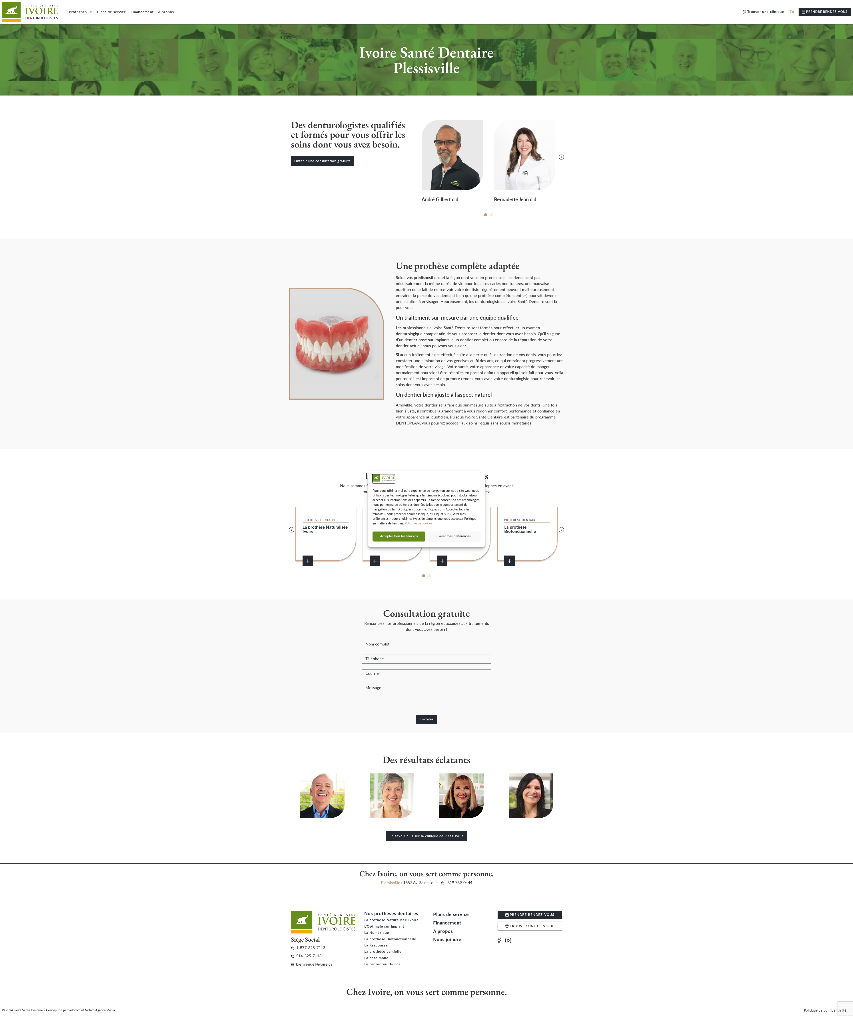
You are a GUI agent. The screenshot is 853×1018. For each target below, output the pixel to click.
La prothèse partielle (383, 951)
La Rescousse (376, 945)
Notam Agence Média (100, 1010)
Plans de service (111, 12)
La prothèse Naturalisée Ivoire (391, 920)
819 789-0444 (459, 883)
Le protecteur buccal (383, 964)
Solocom (74, 1010)
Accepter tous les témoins (399, 536)
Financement (142, 12)
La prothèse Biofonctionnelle (390, 939)
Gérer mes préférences (454, 536)
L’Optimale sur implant (384, 926)
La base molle (376, 958)
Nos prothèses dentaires (391, 914)
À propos (166, 12)
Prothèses (78, 12)
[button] (415, 157)
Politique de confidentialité (825, 1010)
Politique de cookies (418, 523)
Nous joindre (447, 940)
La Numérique (376, 932)
